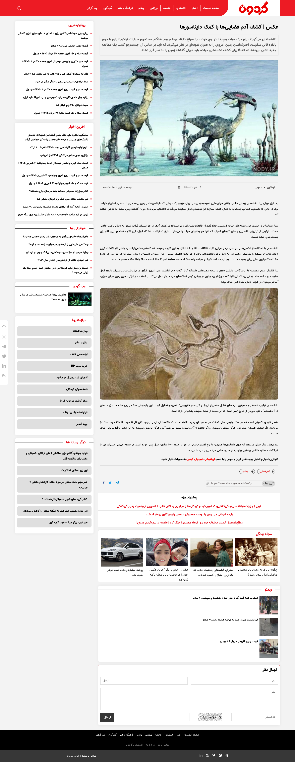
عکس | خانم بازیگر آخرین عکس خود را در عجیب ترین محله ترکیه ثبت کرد (169, 575)
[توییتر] (4, 357)
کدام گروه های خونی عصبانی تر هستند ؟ (64, 499)
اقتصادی (181, 8)
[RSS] (4, 376)
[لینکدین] (4, 366)
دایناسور (245, 471)
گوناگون (107, 8)
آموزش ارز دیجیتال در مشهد (71, 377)
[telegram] (117, 482)
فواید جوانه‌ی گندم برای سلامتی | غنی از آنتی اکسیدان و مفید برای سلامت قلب (56, 456)
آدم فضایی (264, 471)
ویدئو (141, 8)
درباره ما (150, 745)
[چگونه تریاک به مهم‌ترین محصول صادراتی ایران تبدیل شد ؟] (256, 552)
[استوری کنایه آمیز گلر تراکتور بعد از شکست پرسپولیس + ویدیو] (268, 605)
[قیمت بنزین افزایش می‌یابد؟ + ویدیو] (268, 648)
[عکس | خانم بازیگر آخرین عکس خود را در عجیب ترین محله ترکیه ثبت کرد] (167, 552)
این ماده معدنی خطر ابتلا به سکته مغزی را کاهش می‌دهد (55, 511)
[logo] (254, 8)
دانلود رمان (81, 343)
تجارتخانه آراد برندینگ (75, 412)
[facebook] (104, 482)
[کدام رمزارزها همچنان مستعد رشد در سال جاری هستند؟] (80, 299)
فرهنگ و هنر (125, 8)
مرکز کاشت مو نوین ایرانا (73, 401)
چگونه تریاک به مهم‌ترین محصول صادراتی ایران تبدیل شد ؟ (258, 572)
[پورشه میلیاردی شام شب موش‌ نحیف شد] (122, 552)
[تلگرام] (4, 347)
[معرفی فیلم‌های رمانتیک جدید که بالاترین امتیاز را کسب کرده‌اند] (211, 552)
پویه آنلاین (81, 424)
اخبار (194, 8)
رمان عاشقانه (80, 331)
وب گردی (92, 8)
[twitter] (110, 483)
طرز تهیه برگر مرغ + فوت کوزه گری (68, 522)
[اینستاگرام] (4, 338)
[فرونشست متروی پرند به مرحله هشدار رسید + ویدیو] (268, 627)
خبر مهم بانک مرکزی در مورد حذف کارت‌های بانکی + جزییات (58, 485)
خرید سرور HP (79, 366)
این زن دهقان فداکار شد (73, 470)
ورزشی (154, 8)
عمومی (258, 188)
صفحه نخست (211, 8)
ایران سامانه (72, 756)
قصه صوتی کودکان (76, 389)
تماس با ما (163, 745)
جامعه (167, 8)
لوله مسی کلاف (78, 354)
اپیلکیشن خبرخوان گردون (200, 459)
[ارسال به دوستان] (179, 187)
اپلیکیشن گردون (134, 745)
